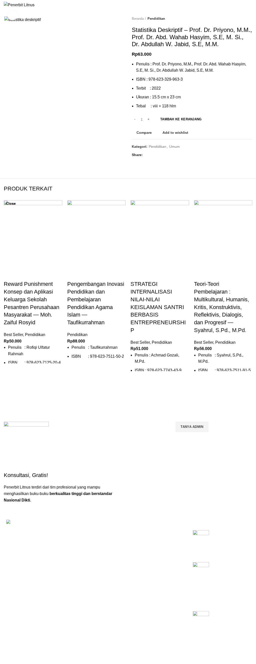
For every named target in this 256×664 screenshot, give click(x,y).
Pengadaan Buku (144, 565)
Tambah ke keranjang (181, 119)
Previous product (239, 18)
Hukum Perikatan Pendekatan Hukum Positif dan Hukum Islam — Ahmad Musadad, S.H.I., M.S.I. (230, 579)
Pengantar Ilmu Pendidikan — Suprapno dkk (226, 538)
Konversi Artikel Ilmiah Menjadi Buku (154, 546)
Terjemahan (139, 599)
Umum (174, 147)
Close (11, 203)
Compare (144, 132)
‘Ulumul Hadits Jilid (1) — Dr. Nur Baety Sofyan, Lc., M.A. (230, 619)
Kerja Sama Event (144, 574)
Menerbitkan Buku (144, 535)
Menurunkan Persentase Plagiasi (156, 582)
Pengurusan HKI (143, 557)
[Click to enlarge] (13, 15)
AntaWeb (110, 644)
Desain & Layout (143, 591)
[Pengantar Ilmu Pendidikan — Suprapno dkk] (201, 542)
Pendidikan (156, 18)
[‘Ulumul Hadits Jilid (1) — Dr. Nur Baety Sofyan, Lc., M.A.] (201, 623)
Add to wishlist (175, 132)
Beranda (138, 18)
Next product (249, 18)
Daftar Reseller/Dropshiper (151, 608)
